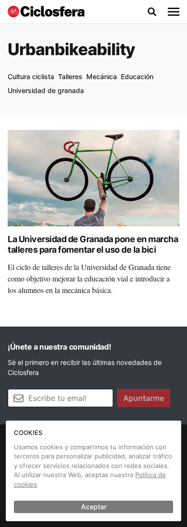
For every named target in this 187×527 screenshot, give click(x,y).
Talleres (70, 76)
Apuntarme (143, 398)
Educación (137, 76)
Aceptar (93, 507)
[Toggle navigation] (173, 12)
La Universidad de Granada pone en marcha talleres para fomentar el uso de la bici (93, 244)
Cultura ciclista (31, 76)
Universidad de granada (46, 90)
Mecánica (101, 76)
